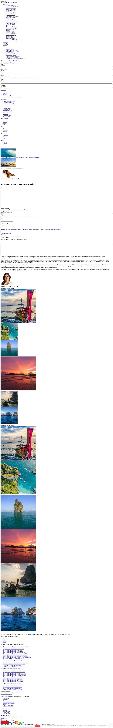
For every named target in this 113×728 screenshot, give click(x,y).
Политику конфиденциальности (24, 229)
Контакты (5, 699)
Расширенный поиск (5, 88)
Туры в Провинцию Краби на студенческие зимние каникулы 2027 (18, 657)
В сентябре (5, 128)
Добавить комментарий (6, 233)
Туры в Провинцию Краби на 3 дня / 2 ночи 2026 (14, 670)
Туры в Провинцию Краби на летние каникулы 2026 (15, 653)
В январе (5, 136)
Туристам (5, 45)
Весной (4, 638)
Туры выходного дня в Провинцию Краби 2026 (13, 658)
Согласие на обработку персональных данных (16, 58)
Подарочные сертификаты (12, 53)
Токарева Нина (14, 286)
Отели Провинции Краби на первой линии (12, 689)
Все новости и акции (5, 179)
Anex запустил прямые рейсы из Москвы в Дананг (12, 168)
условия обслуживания (46, 724)
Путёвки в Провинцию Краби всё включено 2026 (14, 664)
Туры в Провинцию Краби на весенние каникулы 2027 (15, 652)
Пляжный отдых (7, 108)
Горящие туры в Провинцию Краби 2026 (12, 665)
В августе (5, 124)
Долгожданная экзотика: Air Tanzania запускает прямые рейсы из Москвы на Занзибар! (20, 157)
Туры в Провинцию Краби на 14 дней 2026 (12, 680)
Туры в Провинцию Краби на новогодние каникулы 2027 (16, 656)
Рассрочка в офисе (10, 49)
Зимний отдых (6, 711)
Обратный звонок (13, 715)
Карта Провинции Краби (8, 103)
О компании (6, 698)
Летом (4, 639)
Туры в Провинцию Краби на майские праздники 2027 (15, 646)
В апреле (5, 143)
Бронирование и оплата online (12, 51)
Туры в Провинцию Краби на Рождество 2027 (13, 649)
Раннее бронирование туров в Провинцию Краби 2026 (15, 662)
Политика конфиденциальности (13, 56)
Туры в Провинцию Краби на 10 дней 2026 (12, 678)
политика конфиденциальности (32, 724)
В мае (4, 144)
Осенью (5, 641)
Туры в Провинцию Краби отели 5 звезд (12, 685)
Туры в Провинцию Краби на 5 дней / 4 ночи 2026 (14, 673)
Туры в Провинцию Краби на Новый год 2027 (13, 647)
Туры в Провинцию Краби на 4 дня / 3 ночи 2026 (14, 672)
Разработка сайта (4, 720)
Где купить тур (4, 718)
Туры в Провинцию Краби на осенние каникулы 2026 (15, 655)
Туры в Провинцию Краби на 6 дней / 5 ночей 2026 (14, 674)
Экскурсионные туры (8, 111)
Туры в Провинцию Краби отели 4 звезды (12, 687)
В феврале (5, 138)
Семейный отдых (7, 109)
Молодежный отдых (7, 110)
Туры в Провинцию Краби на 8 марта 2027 (12, 650)
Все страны (5, 4)
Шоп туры (5, 114)
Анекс (15, 696)
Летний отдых (6, 712)
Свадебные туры (7, 115)
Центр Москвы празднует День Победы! (10, 178)
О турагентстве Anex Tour (11, 50)
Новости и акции (9, 52)
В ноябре (5, 131)
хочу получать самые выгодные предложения (12, 236)
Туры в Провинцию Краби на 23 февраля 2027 (13, 651)
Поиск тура (5, 43)
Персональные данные (11, 55)
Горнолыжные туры (7, 112)
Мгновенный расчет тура (6, 694)
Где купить (8, 46)
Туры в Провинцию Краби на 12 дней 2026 (12, 679)
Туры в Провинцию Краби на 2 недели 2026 (13, 681)
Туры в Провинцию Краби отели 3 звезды (12, 688)
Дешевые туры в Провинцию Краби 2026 (12, 666)
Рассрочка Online (9, 48)
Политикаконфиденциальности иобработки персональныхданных (8, 702)
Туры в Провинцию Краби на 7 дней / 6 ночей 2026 (14, 675)
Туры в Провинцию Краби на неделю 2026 (12, 676)
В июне (5, 122)
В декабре (5, 135)
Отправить (3, 234)
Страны (5, 710)
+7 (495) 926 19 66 (13, 60)
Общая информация (7, 102)
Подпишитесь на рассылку (12, 57)
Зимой (4, 642)
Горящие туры (6, 44)
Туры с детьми (6, 116)
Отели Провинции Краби (9, 101)
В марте (5, 142)
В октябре (5, 130)
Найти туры (3, 90)
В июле (4, 123)
